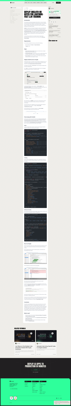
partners (41, 386)
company (41, 390)
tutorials (34, 384)
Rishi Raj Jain (52, 8)
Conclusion (12, 21)
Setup (12, 16)
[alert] (62, 403)
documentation (34, 383)
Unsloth (25, 28)
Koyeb (27, 46)
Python (32, 44)
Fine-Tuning (53, 40)
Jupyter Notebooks (37, 44)
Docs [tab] (28, 2)
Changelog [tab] (38, 2)
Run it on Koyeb (13, 20)
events (41, 387)
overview (26, 383)
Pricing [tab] (26, 2)
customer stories (43, 384)
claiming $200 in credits (40, 299)
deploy (33, 389)
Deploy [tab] (41, 2)
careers (41, 389)
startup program (35, 390)
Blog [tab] (31, 2)
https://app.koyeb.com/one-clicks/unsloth (35, 63)
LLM (56, 40)
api (32, 387)
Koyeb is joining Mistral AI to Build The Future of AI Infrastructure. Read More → (35, 0)
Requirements (13, 11)
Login (53, 2)
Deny (59, 403)
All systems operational (13, 388)
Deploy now (54, 17)
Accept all (56, 403)
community (34, 386)
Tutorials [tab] (34, 2)
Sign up (59, 2)
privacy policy (42, 393)
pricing (26, 384)
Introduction (13, 10)
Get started (35, 369)
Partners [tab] (45, 2)
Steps (11, 12)
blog (40, 383)
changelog (26, 386)
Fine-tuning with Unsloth (14, 15)
